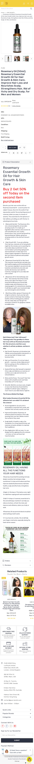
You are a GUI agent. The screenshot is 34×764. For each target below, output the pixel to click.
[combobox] (28, 763)
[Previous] (2, 58)
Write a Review (16, 106)
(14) (9, 106)
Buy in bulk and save (7, 140)
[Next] (31, 58)
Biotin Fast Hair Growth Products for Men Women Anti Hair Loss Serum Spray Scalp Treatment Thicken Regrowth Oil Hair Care (11, 606)
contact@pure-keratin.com (12, 700)
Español (29, 763)
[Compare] (28, 4)
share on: (4, 152)
